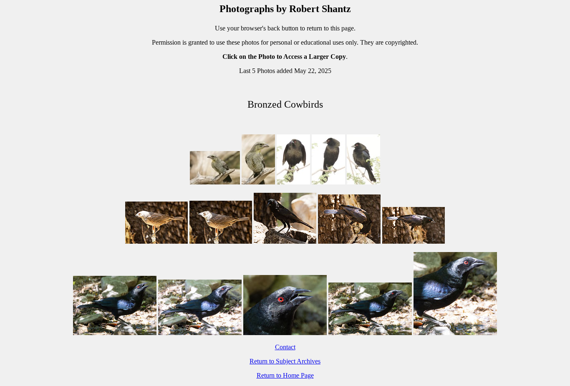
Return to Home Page (285, 375)
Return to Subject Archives (285, 361)
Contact (285, 347)
